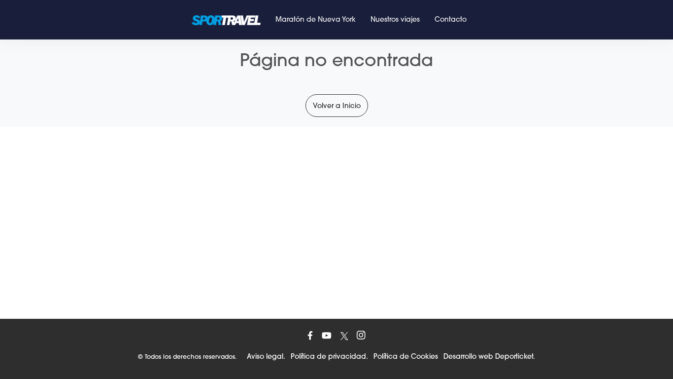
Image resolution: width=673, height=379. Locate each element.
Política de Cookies (405, 356)
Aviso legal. (266, 356)
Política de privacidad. (329, 356)
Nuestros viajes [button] (395, 19)
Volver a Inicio (337, 105)
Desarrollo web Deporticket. (489, 356)
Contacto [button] (451, 19)
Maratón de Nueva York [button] (315, 19)
